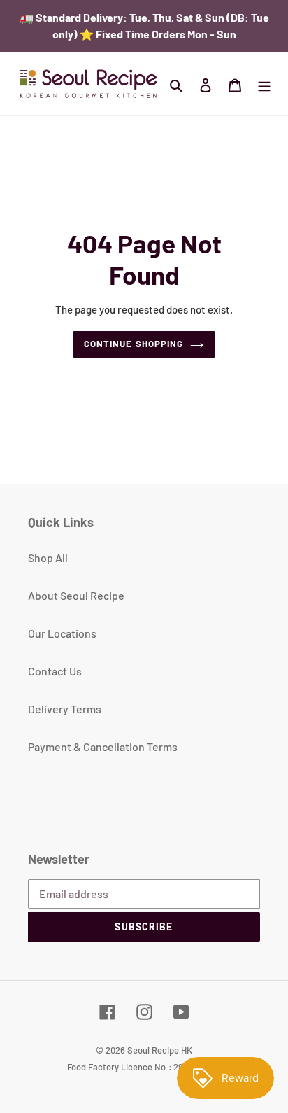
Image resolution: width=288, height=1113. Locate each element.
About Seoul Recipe (76, 595)
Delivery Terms (64, 708)
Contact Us (55, 671)
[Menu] (264, 84)
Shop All (48, 557)
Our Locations (62, 633)
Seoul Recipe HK (159, 1050)
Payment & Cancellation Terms (103, 746)
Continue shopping (133, 343)
